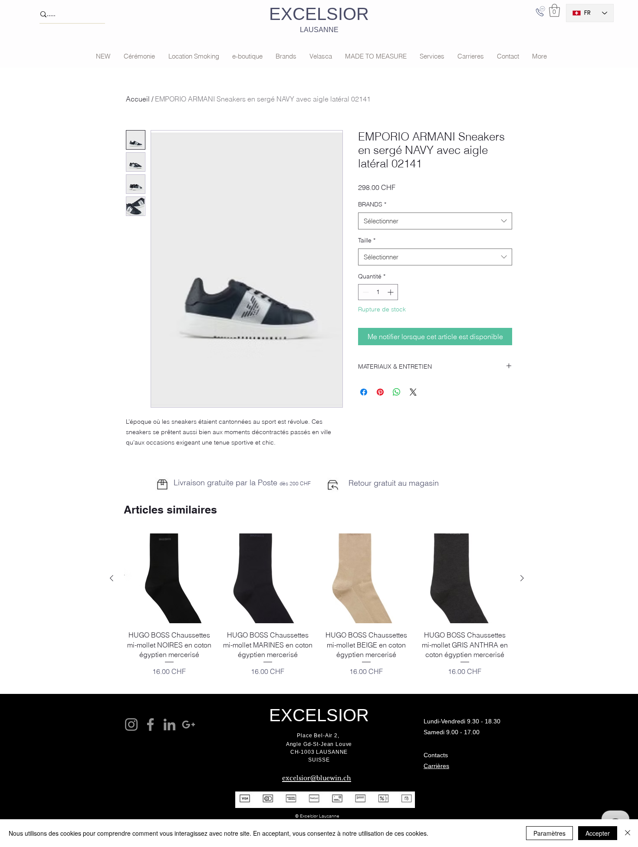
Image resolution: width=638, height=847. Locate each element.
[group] (316, 610)
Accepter (597, 833)
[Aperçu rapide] (169, 578)
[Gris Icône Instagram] (131, 724)
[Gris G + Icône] (188, 724)
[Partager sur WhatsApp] (396, 392)
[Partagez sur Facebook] (363, 392)
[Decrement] (364, 292)
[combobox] (435, 221)
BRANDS (372, 204)
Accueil (138, 99)
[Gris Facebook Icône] (150, 724)
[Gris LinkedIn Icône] (169, 724)
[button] (554, 10)
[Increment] (391, 292)
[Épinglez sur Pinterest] (380, 392)
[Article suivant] (522, 578)
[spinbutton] (378, 292)
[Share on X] (413, 392)
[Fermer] (627, 833)
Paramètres (549, 833)
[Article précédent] (111, 578)
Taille (366, 240)
